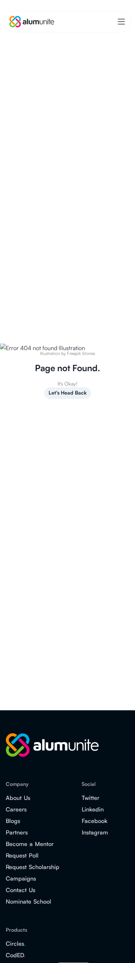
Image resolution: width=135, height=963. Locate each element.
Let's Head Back (68, 393)
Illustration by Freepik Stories (67, 353)
